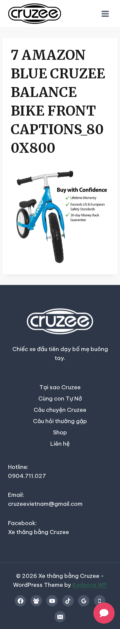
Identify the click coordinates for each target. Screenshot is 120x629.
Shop (60, 432)
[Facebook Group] (36, 600)
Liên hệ (60, 443)
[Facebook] (20, 600)
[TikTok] (68, 600)
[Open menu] (105, 14)
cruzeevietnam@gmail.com (45, 503)
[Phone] (99, 600)
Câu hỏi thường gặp (60, 421)
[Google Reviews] (83, 600)
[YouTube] (52, 600)
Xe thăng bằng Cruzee (38, 532)
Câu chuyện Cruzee (60, 409)
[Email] (60, 616)
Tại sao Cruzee (60, 387)
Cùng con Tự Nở (60, 398)
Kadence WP (89, 584)
